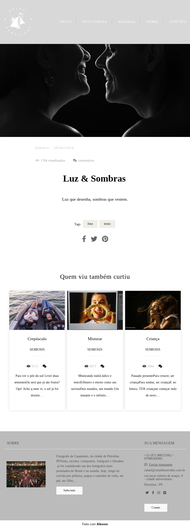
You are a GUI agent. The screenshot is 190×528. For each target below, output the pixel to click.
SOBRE (152, 21)
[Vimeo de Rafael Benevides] (164, 493)
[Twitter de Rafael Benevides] (147, 493)
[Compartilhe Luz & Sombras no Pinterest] (105, 239)
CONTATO (178, 21)
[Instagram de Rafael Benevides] (158, 493)
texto (107, 224)
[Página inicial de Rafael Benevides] (18, 22)
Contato (156, 507)
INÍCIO (65, 21)
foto (90, 224)
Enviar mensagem (160, 464)
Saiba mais (69, 490)
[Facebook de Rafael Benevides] (153, 493)
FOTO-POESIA (95, 21)
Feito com (95, 524)
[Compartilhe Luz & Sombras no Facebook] (84, 239)
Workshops (127, 21)
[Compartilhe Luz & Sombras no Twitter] (94, 239)
